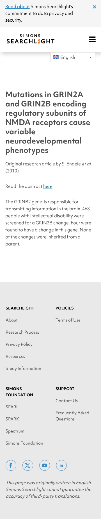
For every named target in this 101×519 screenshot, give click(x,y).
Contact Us (67, 401)
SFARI (11, 407)
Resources (15, 356)
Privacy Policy (19, 344)
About (12, 320)
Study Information (23, 368)
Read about (17, 6)
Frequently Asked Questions (72, 416)
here (47, 186)
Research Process (22, 332)
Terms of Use (68, 320)
